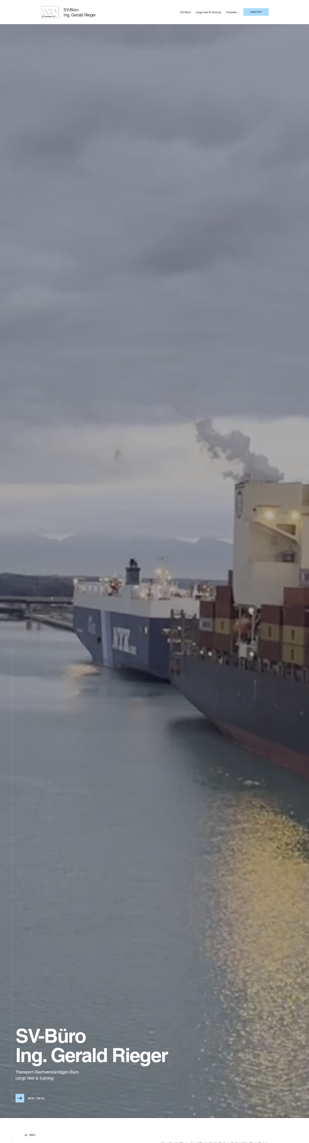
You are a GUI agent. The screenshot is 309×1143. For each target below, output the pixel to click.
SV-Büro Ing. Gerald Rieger (79, 12)
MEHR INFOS (36, 1098)
